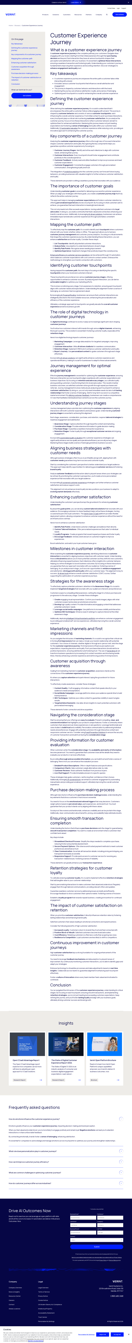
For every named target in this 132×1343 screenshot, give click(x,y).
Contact (11, 1304)
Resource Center (15, 1296)
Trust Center (42, 1317)
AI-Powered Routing (68, 295)
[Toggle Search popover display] (107, 14)
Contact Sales (111, 8)
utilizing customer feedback (79, 395)
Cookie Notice (43, 1300)
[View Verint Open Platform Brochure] (104, 1059)
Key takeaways (17, 44)
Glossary (18, 25)
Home (11, 25)
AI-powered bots (74, 779)
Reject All (103, 1334)
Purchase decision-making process (24, 73)
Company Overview (15, 1288)
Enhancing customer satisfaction (23, 62)
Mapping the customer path (21, 58)
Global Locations (14, 1309)
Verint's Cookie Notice (35, 1341)
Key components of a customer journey (26, 54)
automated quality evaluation (72, 438)
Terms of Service (113, 1260)
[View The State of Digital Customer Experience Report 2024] (66, 1059)
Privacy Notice (43, 1296)
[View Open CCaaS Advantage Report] (27, 1059)
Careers (11, 1300)
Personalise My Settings (46, 1321)
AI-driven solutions (95, 214)
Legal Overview (43, 1288)
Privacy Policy (103, 1260)
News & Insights (14, 1292)
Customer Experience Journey (32, 25)
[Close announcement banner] (128, 2)
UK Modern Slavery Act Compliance (50, 1304)
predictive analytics (71, 171)
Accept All (117, 1334)
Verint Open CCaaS (91, 514)
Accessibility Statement (46, 1313)
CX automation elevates (68, 128)
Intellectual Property (45, 1309)
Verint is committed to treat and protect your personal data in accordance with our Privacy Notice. (97, 1257)
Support (123, 8)
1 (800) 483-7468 (116, 1296)
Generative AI (112, 651)
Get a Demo (120, 14)
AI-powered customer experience (74, 482)
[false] (128, 1334)
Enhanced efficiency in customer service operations (70, 255)
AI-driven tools (63, 573)
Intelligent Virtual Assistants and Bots (81, 618)
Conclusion (15, 84)
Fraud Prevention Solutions (95, 732)
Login (118, 8)
